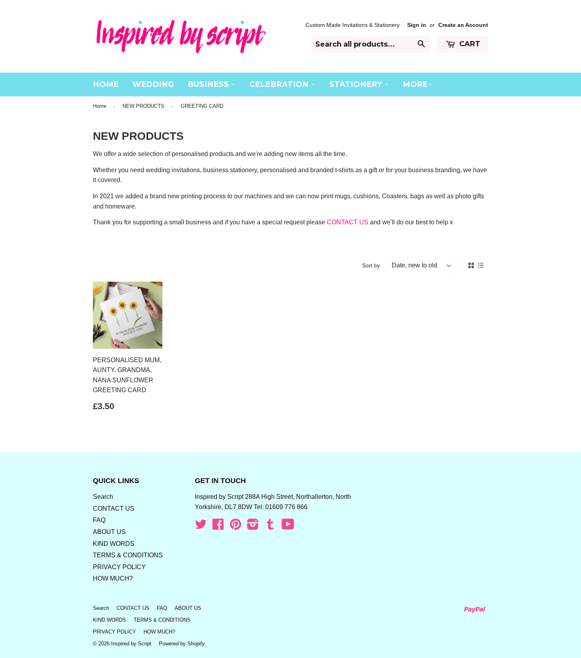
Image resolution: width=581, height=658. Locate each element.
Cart (468, 43)
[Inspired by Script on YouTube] (288, 526)
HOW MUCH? (113, 578)
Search (103, 496)
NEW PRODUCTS (143, 106)
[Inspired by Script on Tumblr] (270, 526)
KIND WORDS (113, 543)
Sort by (371, 265)
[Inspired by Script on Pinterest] (235, 526)
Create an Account (463, 25)
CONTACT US (347, 222)
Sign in (416, 25)
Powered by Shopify (182, 644)
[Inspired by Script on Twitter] (201, 526)
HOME (106, 84)
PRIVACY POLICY (119, 567)
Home (99, 106)
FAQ (99, 520)
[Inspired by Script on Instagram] (253, 526)
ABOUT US (109, 531)
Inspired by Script (131, 644)
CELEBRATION (280, 84)
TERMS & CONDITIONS (128, 555)
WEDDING (153, 84)
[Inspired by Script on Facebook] (218, 526)
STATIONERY (356, 84)
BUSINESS (209, 84)
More (415, 84)
